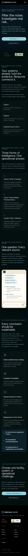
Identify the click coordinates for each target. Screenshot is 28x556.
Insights (16, 532)
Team (15, 529)
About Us (16, 534)
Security (3, 534)
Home (3, 529)
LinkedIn (3, 542)
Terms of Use (12, 552)
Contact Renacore (13, 497)
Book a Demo (13, 39)
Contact (16, 536)
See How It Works (13, 43)
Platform (3, 532)
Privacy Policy (5, 552)
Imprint (18, 552)
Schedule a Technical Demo (13, 493)
